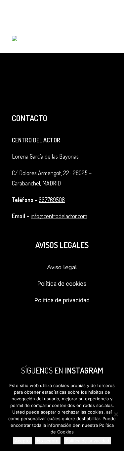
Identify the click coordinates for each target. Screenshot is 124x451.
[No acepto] (115, 414)
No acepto (48, 440)
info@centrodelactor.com (59, 216)
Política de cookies (62, 283)
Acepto (22, 440)
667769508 (52, 199)
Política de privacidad (62, 300)
